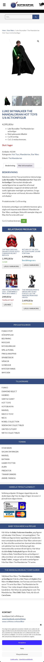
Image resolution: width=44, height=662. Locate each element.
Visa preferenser (22, 654)
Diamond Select (9, 391)
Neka (22, 648)
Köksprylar (7, 335)
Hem (4, 30)
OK (24, 221)
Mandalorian (25, 154)
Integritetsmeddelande (26, 659)
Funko (5, 387)
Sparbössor (7, 357)
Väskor (5, 361)
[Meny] (4, 5)
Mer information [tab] (25, 165)
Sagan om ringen (10, 452)
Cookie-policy (14, 659)
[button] (41, 625)
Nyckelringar (8, 346)
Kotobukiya (8, 406)
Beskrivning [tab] (10, 165)
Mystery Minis (8, 369)
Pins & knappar (9, 354)
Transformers (9, 474)
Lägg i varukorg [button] (11, 266)
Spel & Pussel (8, 350)
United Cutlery (9, 429)
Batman (6, 459)
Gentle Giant (8, 399)
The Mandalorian (15, 158)
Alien (4, 467)
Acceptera (22, 643)
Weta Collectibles (11, 433)
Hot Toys (15, 154)
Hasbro (5, 395)
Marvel (5, 410)
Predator (6, 471)
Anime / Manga (9, 478)
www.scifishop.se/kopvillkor (13, 621)
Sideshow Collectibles (13, 425)
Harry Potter (8, 463)
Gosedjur (6, 365)
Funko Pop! (7, 331)
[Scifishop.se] (22, 5)
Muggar (6, 342)
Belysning (6, 338)
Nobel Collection (10, 421)
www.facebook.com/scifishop (14, 619)
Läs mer (7, 305)
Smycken (6, 372)
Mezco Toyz (7, 414)
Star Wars (10, 30)
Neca (4, 418)
